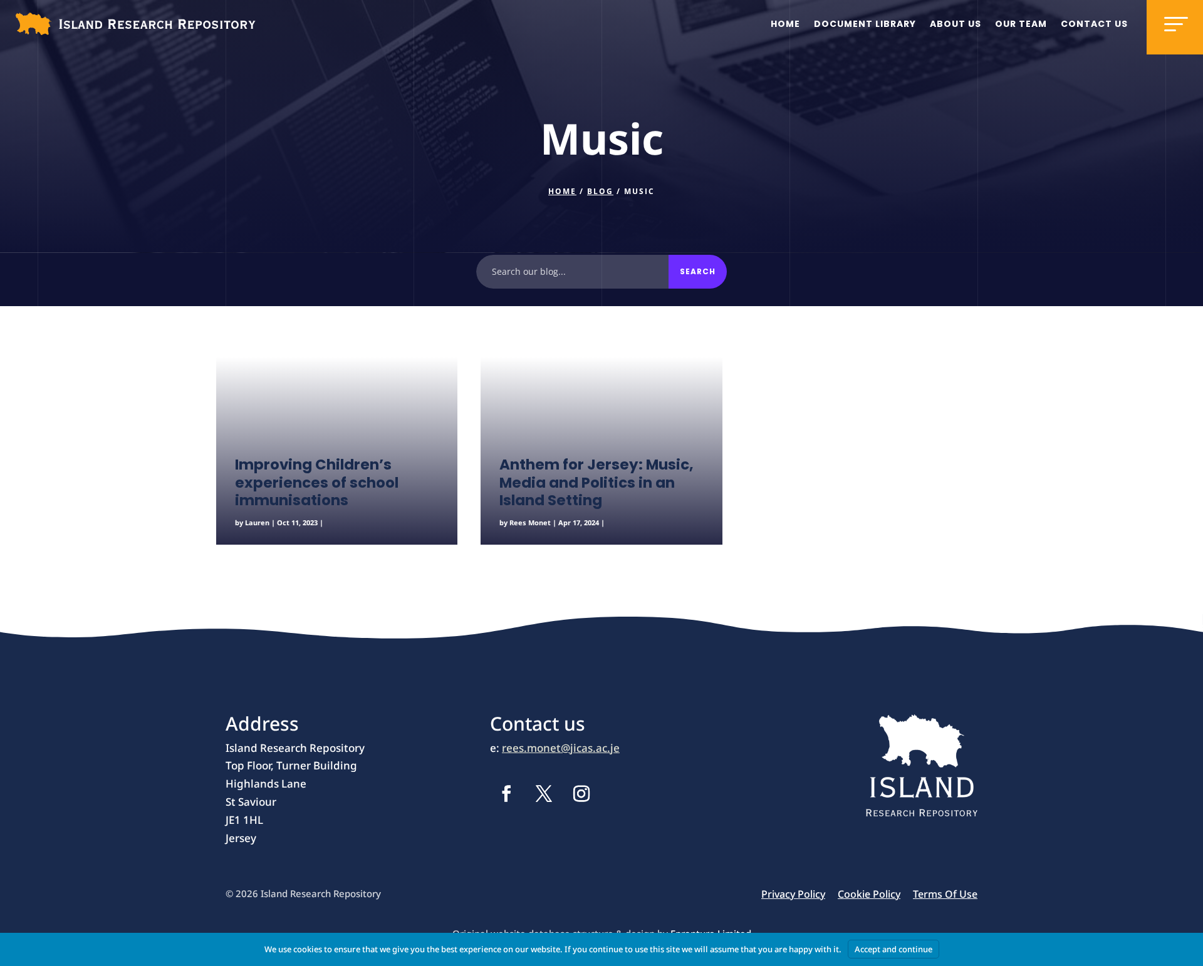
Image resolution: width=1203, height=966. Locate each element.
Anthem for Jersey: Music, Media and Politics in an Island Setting (596, 482)
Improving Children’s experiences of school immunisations (316, 482)
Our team (1021, 24)
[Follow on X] (544, 794)
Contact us (1094, 24)
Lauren (257, 522)
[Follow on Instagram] (581, 794)
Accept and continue (893, 949)
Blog (600, 191)
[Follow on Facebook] (506, 794)
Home (785, 24)
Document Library (865, 24)
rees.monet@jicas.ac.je (561, 748)
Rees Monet (530, 522)
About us (955, 24)
